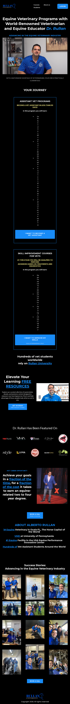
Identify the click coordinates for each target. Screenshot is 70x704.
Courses (36, 5)
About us (47, 5)
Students (37, 7)
